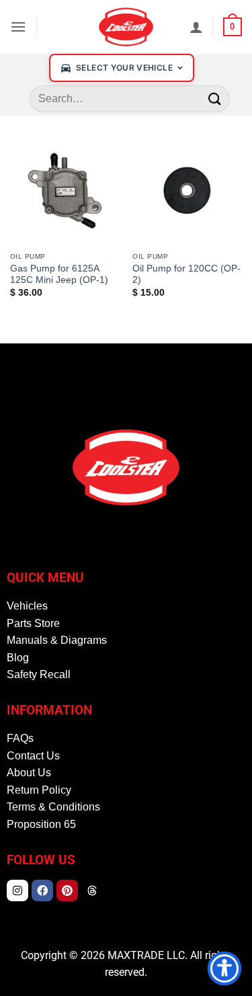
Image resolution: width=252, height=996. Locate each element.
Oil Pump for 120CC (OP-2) (186, 274)
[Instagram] (17, 890)
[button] (18, 26)
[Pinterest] (67, 890)
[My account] (196, 27)
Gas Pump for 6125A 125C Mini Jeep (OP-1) (59, 274)
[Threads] (92, 890)
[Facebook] (42, 890)
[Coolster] (126, 27)
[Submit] (215, 98)
